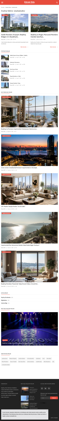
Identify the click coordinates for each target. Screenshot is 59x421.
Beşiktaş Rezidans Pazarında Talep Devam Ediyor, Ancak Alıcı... (19, 284)
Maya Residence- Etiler (15, 76)
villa (53, 361)
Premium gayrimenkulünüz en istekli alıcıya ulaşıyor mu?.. (33, 390)
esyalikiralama (39, 361)
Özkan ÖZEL (3, 39)
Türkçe (44, 403)
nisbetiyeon (38, 358)
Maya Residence (5, 361)
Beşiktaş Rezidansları (6, 297)
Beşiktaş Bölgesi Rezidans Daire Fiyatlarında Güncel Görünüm (34, 406)
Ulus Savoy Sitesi (14, 69)
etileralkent (49, 358)
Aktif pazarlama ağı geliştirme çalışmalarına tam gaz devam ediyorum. (23, 343)
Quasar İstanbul (13, 361)
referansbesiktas (30, 358)
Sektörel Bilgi (4, 303)
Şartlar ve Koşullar (54, 417)
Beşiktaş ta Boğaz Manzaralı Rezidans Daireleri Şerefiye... (44, 36)
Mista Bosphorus (47, 361)
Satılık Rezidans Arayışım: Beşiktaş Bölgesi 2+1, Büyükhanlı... (13, 36)
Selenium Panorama (14, 62)
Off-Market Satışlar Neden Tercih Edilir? (13, 206)
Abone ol (54, 398)
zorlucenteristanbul (6, 364)
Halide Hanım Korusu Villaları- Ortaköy (18, 55)
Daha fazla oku (24, 47)
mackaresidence (22, 358)
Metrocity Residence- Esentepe (32, 398)
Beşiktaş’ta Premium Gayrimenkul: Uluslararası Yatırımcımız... (19, 129)
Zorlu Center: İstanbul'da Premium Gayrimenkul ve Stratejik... (19, 168)
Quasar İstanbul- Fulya (15, 83)
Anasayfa (2, 7)
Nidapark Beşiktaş (13, 358)
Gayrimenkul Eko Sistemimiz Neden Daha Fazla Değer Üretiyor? (20, 245)
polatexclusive (4, 358)
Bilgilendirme (4, 300)
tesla (43, 358)
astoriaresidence (30, 361)
